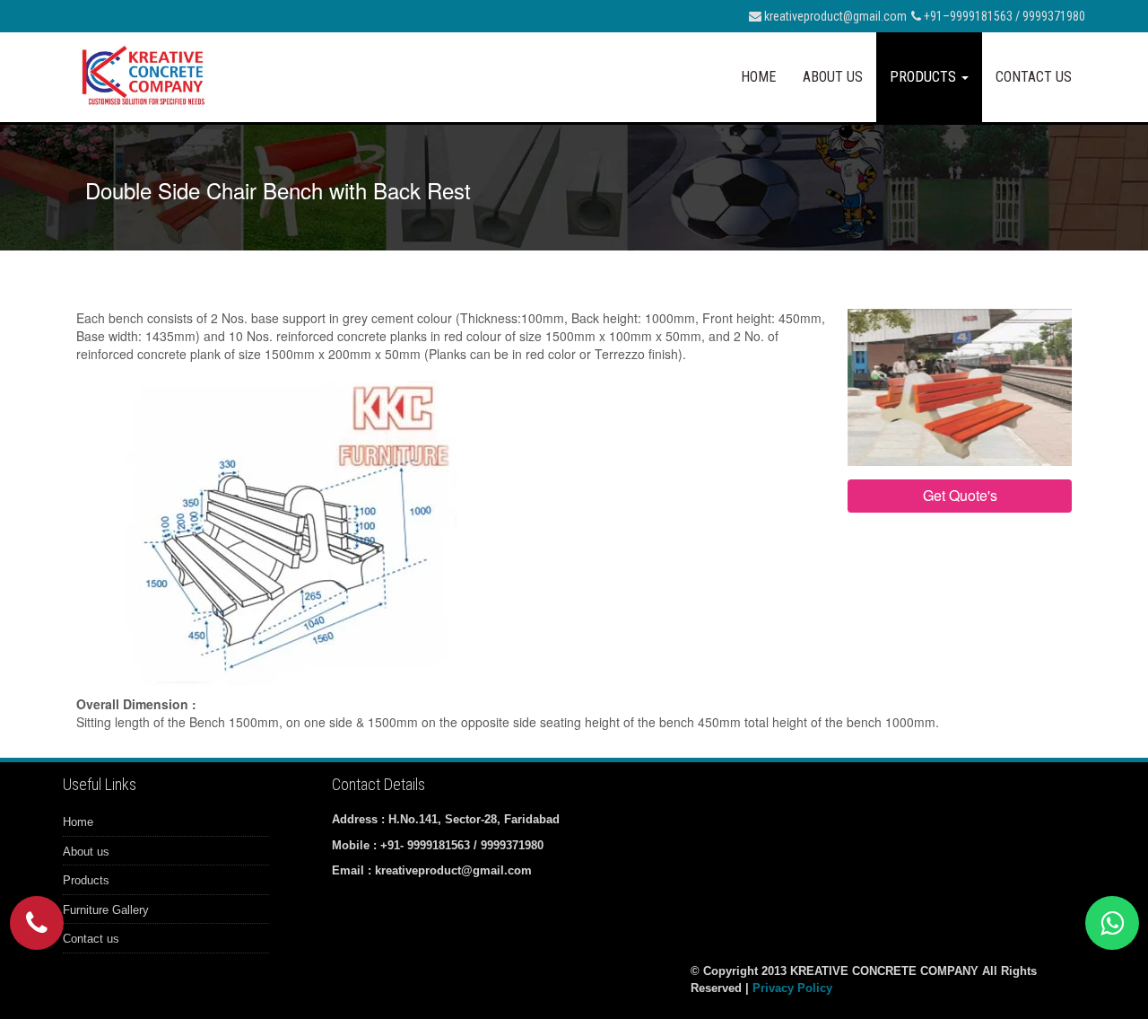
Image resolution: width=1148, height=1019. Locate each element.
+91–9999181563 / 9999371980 (1003, 16)
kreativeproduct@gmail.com (834, 16)
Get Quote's (960, 495)
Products (925, 76)
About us (833, 76)
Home (758, 76)
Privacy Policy (792, 988)
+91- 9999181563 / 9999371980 (462, 845)
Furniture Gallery (106, 910)
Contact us (1034, 76)
